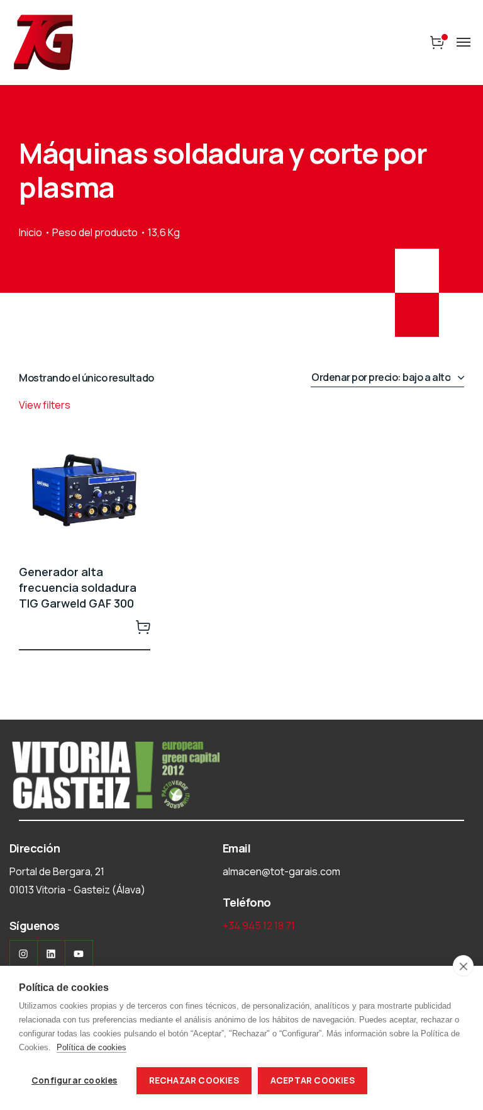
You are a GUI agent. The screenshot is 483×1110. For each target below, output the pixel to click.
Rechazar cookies (194, 1080)
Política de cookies (91, 1047)
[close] (463, 966)
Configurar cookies (74, 1080)
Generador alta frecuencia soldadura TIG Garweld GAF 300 (77, 587)
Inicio (30, 232)
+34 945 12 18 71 (259, 925)
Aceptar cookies (312, 1080)
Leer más (142, 626)
